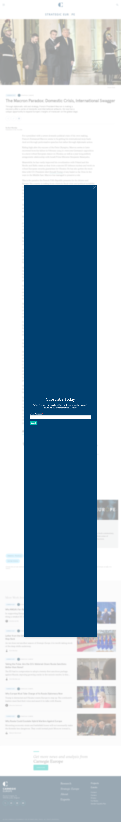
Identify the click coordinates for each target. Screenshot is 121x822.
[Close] (94, 187)
